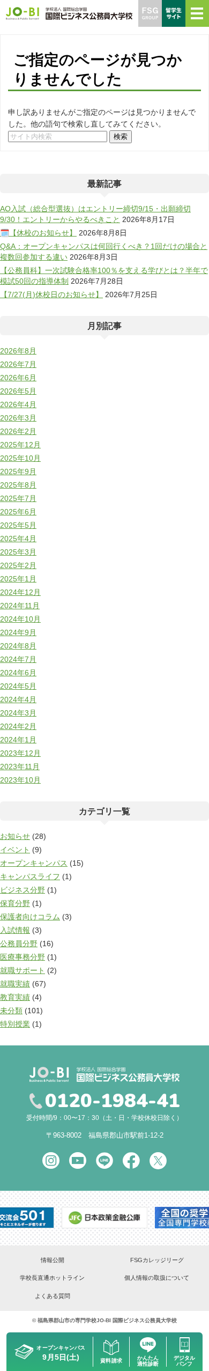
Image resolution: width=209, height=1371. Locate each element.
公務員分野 (19, 943)
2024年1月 (18, 739)
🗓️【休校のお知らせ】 (38, 232)
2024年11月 (20, 605)
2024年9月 (18, 632)
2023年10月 (20, 780)
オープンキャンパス (34, 863)
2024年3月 (18, 713)
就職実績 (15, 983)
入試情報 (15, 930)
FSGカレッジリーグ (157, 1260)
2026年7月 (18, 364)
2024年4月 (18, 699)
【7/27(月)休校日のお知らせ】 (51, 294)
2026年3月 (18, 418)
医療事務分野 (22, 957)
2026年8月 (18, 351)
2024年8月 (18, 646)
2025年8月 (18, 485)
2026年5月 (18, 391)
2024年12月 (20, 592)
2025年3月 (18, 552)
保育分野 (15, 903)
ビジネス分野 (22, 890)
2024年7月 (18, 659)
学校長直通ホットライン (52, 1277)
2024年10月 (20, 619)
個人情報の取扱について (156, 1277)
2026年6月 (18, 377)
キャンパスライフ (30, 876)
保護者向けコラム (30, 916)
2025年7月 (18, 498)
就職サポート (22, 970)
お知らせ (15, 836)
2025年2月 (18, 565)
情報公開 (52, 1260)
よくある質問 (52, 1296)
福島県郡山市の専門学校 (67, 1320)
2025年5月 (18, 525)
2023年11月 (20, 766)
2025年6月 (18, 511)
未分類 (11, 1010)
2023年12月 (20, 753)
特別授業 (15, 1024)
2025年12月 (20, 444)
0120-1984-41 (112, 1101)
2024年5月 (18, 686)
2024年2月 (18, 726)
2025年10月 (20, 458)
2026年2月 (18, 431)
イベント (15, 849)
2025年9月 (18, 471)
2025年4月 (18, 538)
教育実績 (15, 997)
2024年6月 (18, 672)
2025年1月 (18, 578)
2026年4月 (18, 404)
